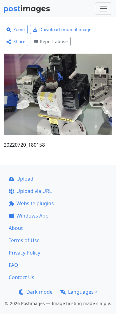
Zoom (19, 29)
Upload (24, 178)
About (16, 228)
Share (19, 41)
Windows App (32, 215)
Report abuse (54, 41)
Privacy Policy (24, 252)
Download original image (65, 29)
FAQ (13, 265)
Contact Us (21, 277)
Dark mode (39, 291)
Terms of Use (24, 240)
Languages (81, 291)
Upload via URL (34, 191)
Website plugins (35, 203)
